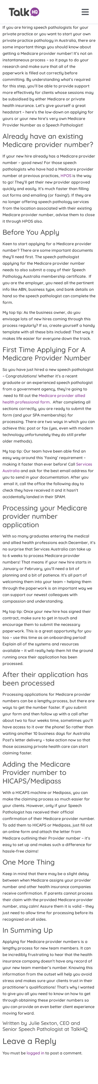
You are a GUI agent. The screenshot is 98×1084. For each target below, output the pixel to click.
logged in (35, 1052)
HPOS (66, 175)
